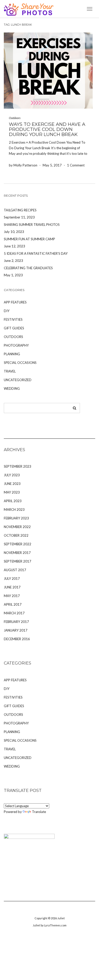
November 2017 (17, 553)
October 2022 (16, 535)
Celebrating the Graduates (28, 268)
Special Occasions (20, 363)
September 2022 (17, 544)
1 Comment (76, 165)
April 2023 (13, 501)
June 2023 (12, 484)
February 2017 (16, 622)
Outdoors (15, 118)
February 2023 (16, 518)
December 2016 (17, 639)
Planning (12, 354)
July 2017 (12, 578)
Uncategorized (17, 380)
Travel (10, 371)
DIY (6, 311)
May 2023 (12, 492)
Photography (16, 345)
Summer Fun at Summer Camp (29, 239)
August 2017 (15, 570)
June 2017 (12, 587)
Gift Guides (14, 328)
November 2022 (17, 527)
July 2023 (12, 475)
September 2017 (17, 561)
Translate (39, 812)
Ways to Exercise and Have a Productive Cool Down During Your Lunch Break (47, 129)
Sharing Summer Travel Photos (32, 225)
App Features (15, 302)
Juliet (61, 918)
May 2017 (12, 596)
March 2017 (14, 613)
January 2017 (15, 630)
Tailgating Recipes (20, 210)
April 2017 (13, 604)
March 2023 (14, 509)
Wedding (12, 388)
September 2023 (17, 466)
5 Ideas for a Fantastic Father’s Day (36, 253)
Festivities (13, 319)
